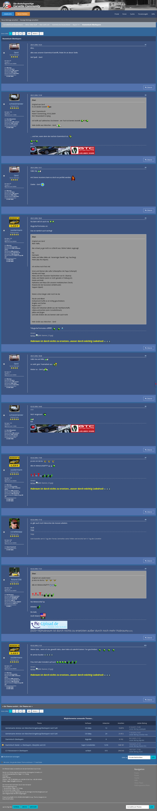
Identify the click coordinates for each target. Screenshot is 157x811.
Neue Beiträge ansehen (9, 20)
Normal (16, 807)
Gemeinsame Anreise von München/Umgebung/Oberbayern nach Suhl (31, 728)
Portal (117, 14)
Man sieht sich (45, 25)
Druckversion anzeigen (11, 757)
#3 (145, 167)
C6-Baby (88, 728)
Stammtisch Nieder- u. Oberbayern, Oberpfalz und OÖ (25, 745)
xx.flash (88, 751)
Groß (24, 807)
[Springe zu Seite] (41, 33)
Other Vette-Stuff (31, 25)
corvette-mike (143, 735)
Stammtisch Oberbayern (14, 739)
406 (29, 33)
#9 (145, 568)
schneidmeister (16, 103)
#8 (145, 519)
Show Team (138, 783)
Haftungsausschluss (142, 785)
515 (106, 751)
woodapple (142, 729)
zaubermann (16, 230)
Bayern (75, 25)
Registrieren (22, 14)
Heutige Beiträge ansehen (29, 20)
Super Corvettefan (88, 745)
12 (106, 728)
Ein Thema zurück (11, 706)
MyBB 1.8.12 (13, 797)
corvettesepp (16, 531)
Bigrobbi (88, 739)
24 (106, 734)
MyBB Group (29, 797)
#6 (145, 406)
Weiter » (35, 33)
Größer (33, 807)
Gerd (16, 52)
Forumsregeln (143, 14)
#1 (145, 44)
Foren (125, 14)
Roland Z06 (16, 579)
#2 (145, 95)
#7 (145, 457)
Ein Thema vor (25, 706)
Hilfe (153, 14)
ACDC (141, 752)
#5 (145, 356)
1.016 (106, 745)
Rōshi (4, 799)
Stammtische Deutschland (61, 25)
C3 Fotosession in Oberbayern (16, 751)
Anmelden (8, 14)
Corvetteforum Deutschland (13, 25)
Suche (132, 14)
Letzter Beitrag (133, 729)
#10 (145, 645)
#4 (145, 218)
